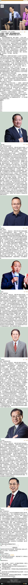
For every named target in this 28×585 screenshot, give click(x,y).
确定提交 (2, 552)
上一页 (12, 577)
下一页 (15, 577)
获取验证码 (15, 547)
